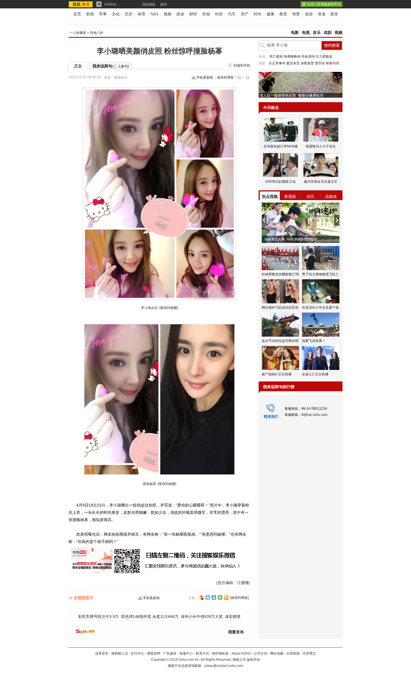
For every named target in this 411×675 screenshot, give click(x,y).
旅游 (309, 14)
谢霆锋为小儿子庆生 (321, 146)
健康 (270, 14)
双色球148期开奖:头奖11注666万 (150, 616)
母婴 (296, 14)
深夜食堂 (307, 63)
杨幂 (84, 519)
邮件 (163, 4)
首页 (77, 14)
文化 (116, 14)
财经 (193, 14)
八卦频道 (79, 33)
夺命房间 (308, 56)
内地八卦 (96, 33)
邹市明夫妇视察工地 (280, 182)
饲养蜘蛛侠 (292, 56)
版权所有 (253, 660)
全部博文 (309, 653)
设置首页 (101, 653)
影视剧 (290, 196)
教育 (283, 14)
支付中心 (137, 653)
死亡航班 (276, 56)
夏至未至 (293, 63)
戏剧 (328, 33)
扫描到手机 (241, 65)
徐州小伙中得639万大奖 (202, 616)
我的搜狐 (148, 4)
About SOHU (241, 653)
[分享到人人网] (214, 597)
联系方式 (202, 653)
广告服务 (170, 653)
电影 (295, 33)
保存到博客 (225, 77)
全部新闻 (293, 653)
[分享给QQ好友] (208, 597)
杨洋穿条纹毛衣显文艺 (320, 182)
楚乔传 (320, 63)
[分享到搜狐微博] (201, 597)
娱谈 (180, 14)
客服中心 (186, 653)
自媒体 (331, 196)
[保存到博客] (239, 598)
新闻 (90, 14)
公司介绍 (260, 653)
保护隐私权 (220, 653)
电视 (306, 33)
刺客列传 (332, 63)
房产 (245, 14)
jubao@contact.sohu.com (224, 666)
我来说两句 (111, 66)
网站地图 (277, 653)
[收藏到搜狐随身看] (220, 597)
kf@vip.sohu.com (314, 415)
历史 (129, 14)
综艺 (311, 196)
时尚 (257, 14)
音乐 (317, 33)
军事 (103, 14)
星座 (334, 14)
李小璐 (115, 505)
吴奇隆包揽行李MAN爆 (280, 146)
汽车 (232, 14)
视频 (167, 14)
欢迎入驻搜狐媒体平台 (324, 4)
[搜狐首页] (81, 4)
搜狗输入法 (119, 653)
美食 (322, 14)
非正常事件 (277, 63)
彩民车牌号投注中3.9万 (98, 616)
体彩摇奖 (233, 616)
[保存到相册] (168, 308)
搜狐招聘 (153, 653)
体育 (141, 14)
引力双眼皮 (324, 56)
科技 (219, 14)
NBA (154, 14)
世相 (206, 14)
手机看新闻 (204, 77)
